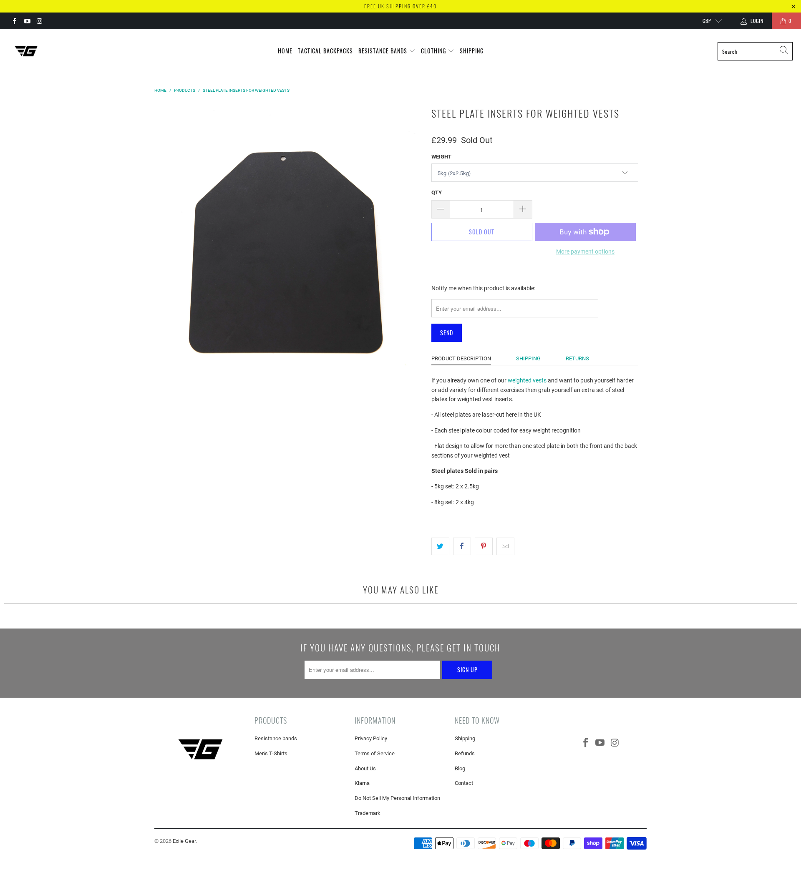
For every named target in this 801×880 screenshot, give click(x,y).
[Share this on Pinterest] (484, 546)
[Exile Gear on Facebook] (14, 21)
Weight (441, 156)
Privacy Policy (371, 738)
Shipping (472, 50)
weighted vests (527, 380)
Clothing (434, 50)
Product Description (461, 358)
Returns (577, 358)
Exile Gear (184, 841)
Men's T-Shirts (270, 753)
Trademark (367, 813)
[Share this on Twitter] (440, 546)
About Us (365, 768)
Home (285, 50)
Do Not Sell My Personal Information (397, 798)
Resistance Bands (383, 50)
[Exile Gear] (26, 51)
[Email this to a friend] (505, 546)
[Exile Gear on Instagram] (39, 21)
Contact (464, 783)
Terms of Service (375, 753)
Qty (436, 192)
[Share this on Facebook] (462, 546)
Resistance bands (275, 738)
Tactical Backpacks (325, 50)
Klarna (362, 783)
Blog (460, 768)
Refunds (465, 753)
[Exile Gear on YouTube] (26, 21)
